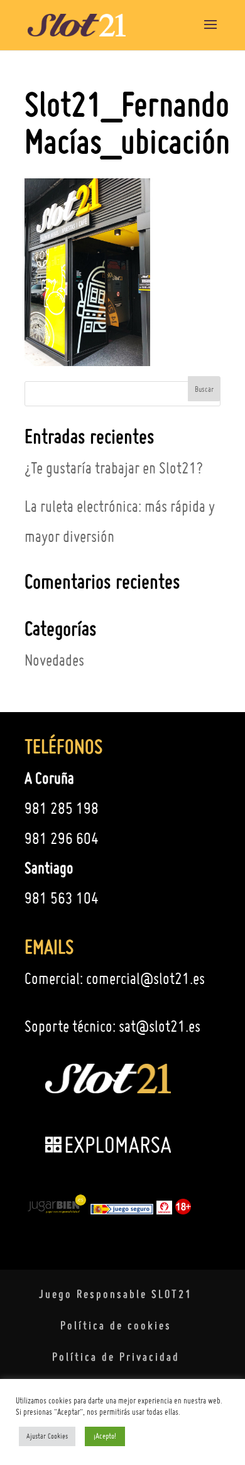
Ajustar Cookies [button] (47, 1436)
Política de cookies (116, 1325)
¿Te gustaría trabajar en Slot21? (113, 467)
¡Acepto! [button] (105, 1436)
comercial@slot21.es (145, 978)
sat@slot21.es (159, 1026)
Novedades (54, 660)
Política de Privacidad (116, 1356)
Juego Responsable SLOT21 (115, 1293)
